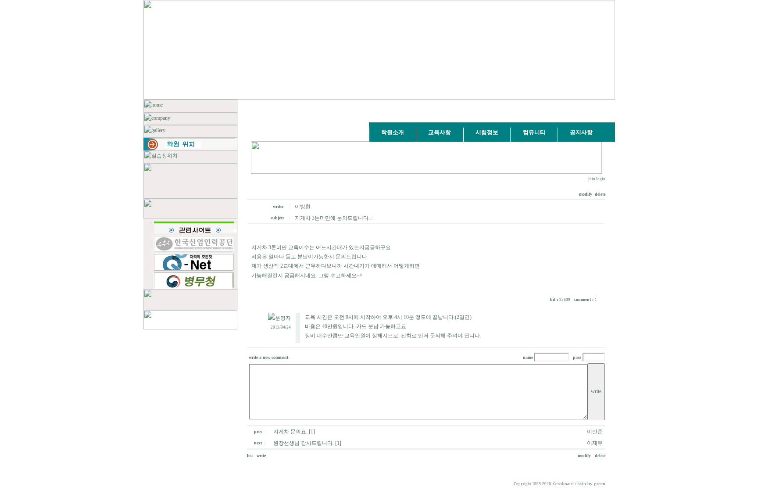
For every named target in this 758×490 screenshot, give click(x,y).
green (599, 483)
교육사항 (439, 132)
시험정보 (487, 132)
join (591, 179)
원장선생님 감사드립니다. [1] (307, 443)
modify (586, 194)
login (600, 179)
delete (600, 194)
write (261, 455)
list (251, 455)
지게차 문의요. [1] (294, 432)
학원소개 (392, 132)
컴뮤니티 (534, 132)
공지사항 (581, 132)
